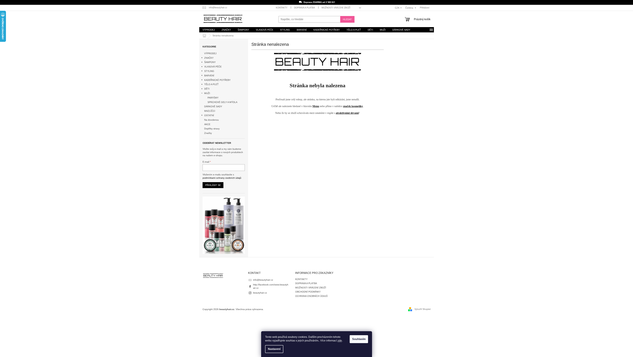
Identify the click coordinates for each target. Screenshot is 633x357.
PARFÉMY (213, 97)
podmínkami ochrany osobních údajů (222, 178)
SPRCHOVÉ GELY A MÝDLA (222, 102)
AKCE (207, 124)
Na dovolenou (211, 120)
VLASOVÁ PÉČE (213, 66)
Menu (315, 106)
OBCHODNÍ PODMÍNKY (308, 291)
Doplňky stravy (212, 128)
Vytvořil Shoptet (422, 309)
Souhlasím (359, 339)
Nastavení (274, 349)
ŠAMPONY (210, 62)
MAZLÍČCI (209, 111)
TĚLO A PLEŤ (211, 84)
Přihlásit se (213, 185)
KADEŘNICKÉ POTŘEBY (217, 80)
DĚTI (207, 88)
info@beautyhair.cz (263, 279)
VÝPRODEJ (210, 53)
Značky (208, 133)
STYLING (209, 71)
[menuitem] (208, 29)
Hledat (347, 19)
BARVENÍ (209, 75)
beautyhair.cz (260, 292)
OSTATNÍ (209, 115)
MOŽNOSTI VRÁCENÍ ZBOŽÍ (336, 7)
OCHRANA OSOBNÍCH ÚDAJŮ (311, 296)
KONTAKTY (281, 7)
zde (340, 340)
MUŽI (207, 93)
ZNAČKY (208, 58)
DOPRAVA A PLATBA (304, 7)
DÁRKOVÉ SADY (213, 106)
